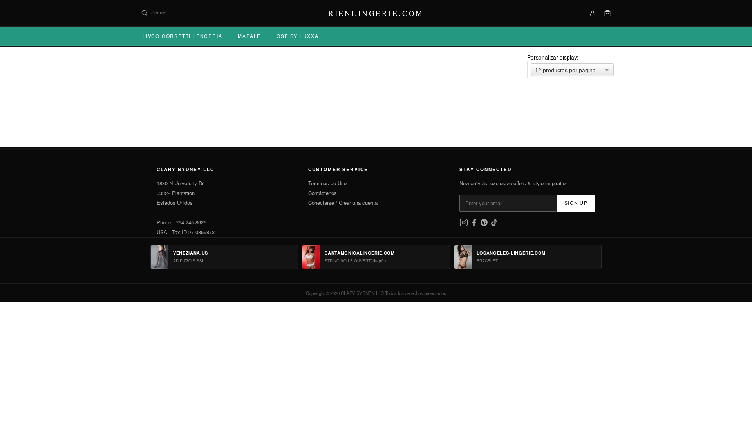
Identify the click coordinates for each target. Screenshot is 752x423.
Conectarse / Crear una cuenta (343, 202)
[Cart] (607, 13)
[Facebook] (475, 224)
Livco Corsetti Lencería (182, 36)
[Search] (144, 12)
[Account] (592, 13)
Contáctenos (322, 193)
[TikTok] (494, 224)
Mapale (249, 36)
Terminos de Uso (327, 183)
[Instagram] (464, 224)
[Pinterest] (485, 224)
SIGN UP (576, 202)
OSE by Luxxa (298, 36)
